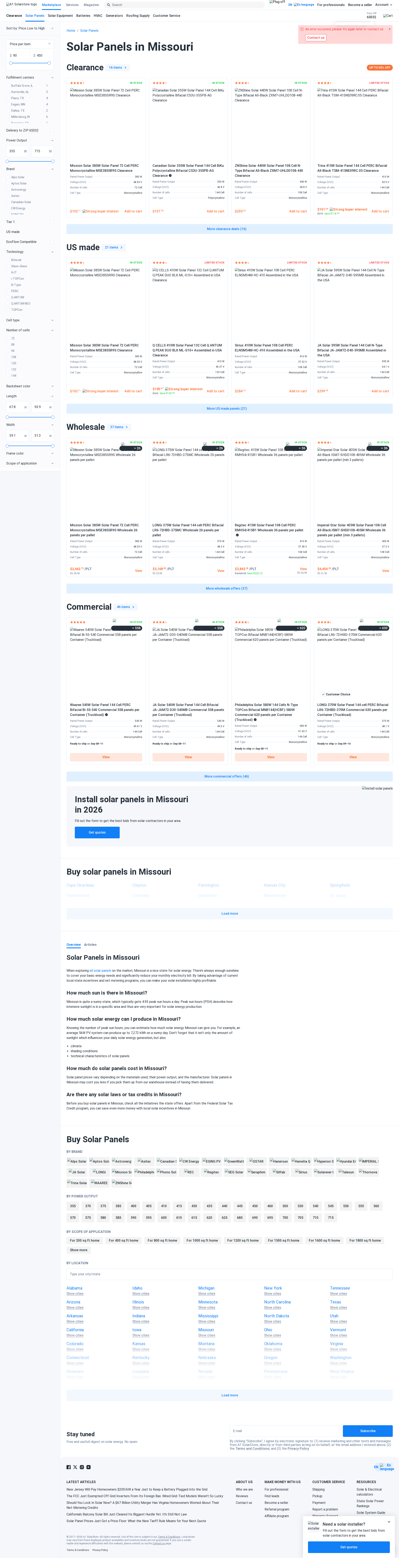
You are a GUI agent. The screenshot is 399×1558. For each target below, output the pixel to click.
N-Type (16, 284)
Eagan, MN (29, 104)
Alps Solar (18, 177)
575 (88, 1218)
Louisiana (140, 1371)
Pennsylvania (275, 1371)
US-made (13, 232)
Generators (114, 16)
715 (331, 1218)
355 (73, 1206)
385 (118, 1206)
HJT (14, 272)
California (75, 1329)
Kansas (138, 1343)
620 (209, 1218)
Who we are (244, 1489)
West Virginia (342, 1371)
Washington (340, 1357)
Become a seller (360, 5)
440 (224, 1206)
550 (346, 1206)
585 (118, 1218)
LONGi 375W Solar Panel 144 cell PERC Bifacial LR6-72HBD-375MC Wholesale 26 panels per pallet (188, 530)
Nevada (205, 1371)
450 (255, 1206)
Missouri (206, 1329)
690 (255, 1218)
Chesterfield (77, 895)
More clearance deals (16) (226, 229)
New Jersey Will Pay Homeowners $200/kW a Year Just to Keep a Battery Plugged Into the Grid (136, 1489)
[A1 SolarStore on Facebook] (68, 1467)
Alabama (74, 1288)
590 (133, 1218)
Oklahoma (273, 1343)
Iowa (136, 1329)
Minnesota (208, 1302)
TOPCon (16, 309)
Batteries (83, 16)
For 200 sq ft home (84, 1240)
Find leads (272, 1496)
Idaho (137, 1288)
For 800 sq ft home (162, 1240)
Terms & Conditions (169, 1536)
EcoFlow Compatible (21, 242)
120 (13, 363)
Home (70, 31)
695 (270, 1218)
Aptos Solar (19, 183)
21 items (111, 247)
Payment (319, 1503)
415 (179, 1206)
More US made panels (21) (227, 409)
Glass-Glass (19, 266)
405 (148, 1206)
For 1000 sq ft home (202, 1240)
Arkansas (74, 1315)
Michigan (206, 1288)
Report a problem (325, 1509)
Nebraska (207, 1357)
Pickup (317, 1496)
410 (164, 1206)
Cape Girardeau (80, 885)
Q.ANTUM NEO (20, 303)
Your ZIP (372, 15)
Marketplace (51, 5)
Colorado (75, 1343)
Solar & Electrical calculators (369, 1491)
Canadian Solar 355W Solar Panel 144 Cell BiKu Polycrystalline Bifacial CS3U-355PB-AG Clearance (188, 171)
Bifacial (16, 259)
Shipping (318, 1489)
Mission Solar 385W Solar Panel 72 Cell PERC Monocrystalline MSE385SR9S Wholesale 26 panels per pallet (104, 530)
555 (361, 1206)
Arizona (73, 1302)
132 (13, 369)
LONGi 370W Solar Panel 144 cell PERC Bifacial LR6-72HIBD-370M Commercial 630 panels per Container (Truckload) (352, 710)
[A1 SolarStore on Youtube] (88, 1467)
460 (270, 1206)
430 (194, 1206)
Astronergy (18, 189)
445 (240, 1206)
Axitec (15, 195)
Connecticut (77, 1357)
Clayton (139, 885)
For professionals (331, 5)
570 (73, 1218)
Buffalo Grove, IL (29, 85)
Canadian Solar (21, 202)
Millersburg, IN (29, 116)
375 (103, 1206)
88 (13, 344)
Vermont (338, 1329)
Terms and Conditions (252, 1449)
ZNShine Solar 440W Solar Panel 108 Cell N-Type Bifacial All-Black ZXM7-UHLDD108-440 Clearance (269, 171)
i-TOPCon (17, 278)
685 (240, 1218)
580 (103, 1218)
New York (273, 1288)
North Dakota (276, 1315)
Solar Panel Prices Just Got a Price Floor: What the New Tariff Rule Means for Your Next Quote (136, 1521)
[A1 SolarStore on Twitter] (75, 1467)
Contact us (244, 1503)
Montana (206, 1343)
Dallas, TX (29, 110)
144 (13, 375)
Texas (335, 1302)
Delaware (75, 1371)
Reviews (242, 1496)
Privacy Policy (298, 1449)
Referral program (277, 1509)
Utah (334, 1315)
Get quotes (97, 832)
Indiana (138, 1315)
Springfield (340, 885)
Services (72, 5)
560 (376, 1206)
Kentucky (140, 1357)
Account (382, 5)
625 (224, 1218)
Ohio (268, 1329)
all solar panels (100, 971)
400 (133, 1206)
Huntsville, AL (29, 92)
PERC (14, 291)
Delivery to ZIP (22, 130)
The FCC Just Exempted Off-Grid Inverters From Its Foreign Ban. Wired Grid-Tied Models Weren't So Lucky (144, 1496)
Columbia (140, 895)
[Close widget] (389, 1521)
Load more (230, 914)
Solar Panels (34, 16)
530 (300, 1206)
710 (315, 1218)
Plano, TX (29, 98)
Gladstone (207, 895)
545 (331, 1206)
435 (209, 1206)
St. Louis (338, 895)
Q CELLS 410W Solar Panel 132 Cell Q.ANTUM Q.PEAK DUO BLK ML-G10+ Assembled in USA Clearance (187, 350)
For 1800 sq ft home (365, 1240)
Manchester (275, 895)
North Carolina (277, 1302)
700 (285, 1218)
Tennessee (340, 1288)
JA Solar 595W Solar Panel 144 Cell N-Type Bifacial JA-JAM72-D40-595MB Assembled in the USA (351, 350)
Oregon (270, 1357)
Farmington (208, 885)
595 (148, 1218)
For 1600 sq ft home (324, 1240)
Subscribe (368, 1431)
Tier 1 (10, 222)
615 (194, 1218)
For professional (276, 1489)
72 (13, 338)
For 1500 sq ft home (283, 1240)
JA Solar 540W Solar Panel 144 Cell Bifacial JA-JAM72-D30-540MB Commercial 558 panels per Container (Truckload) (188, 710)
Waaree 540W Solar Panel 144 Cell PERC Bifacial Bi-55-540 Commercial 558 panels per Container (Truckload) (104, 710)
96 (13, 350)
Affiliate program (277, 1516)
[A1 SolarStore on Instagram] (82, 1467)
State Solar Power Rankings (370, 1503)
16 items (115, 67)
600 (164, 1218)
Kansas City (274, 885)
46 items (123, 607)
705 (300, 1218)
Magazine (91, 5)
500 (285, 1206)
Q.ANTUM (17, 297)
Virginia (336, 1343)
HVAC (98, 16)
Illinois (138, 1302)
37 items (116, 427)
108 (13, 357)
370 (88, 1206)
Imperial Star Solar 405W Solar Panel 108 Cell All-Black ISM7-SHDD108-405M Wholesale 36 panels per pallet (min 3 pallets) (351, 530)
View (106, 757)
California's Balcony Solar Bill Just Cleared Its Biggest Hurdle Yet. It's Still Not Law (126, 1514)
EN (290, 4)
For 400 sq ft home (123, 1240)
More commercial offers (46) (226, 776)
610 (179, 1218)
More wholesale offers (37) (227, 588)
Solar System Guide (371, 1513)
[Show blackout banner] (277, 5)
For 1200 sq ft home (243, 1240)
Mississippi (208, 1315)
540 (315, 1206)
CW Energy (18, 208)
